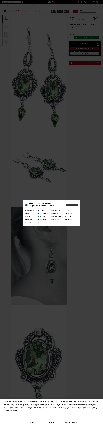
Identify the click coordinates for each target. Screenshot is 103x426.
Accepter (32, 422)
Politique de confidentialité (11, 410)
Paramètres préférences (70, 422)
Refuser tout (51, 422)
